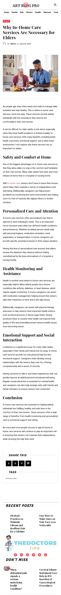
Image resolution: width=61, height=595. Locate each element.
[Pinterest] (22, 463)
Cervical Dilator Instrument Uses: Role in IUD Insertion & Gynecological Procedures (48, 577)
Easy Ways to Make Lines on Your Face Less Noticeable (47, 520)
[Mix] (28, 463)
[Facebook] (8, 463)
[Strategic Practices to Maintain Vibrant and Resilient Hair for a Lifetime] (7, 514)
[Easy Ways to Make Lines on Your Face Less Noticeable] (36, 514)
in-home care (11, 478)
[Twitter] (15, 463)
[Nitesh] (5, 43)
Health (6, 21)
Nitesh (13, 44)
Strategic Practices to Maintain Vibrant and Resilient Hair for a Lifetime (17, 523)
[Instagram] (27, 554)
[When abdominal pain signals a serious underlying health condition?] (7, 568)
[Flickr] (21, 554)
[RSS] (39, 554)
